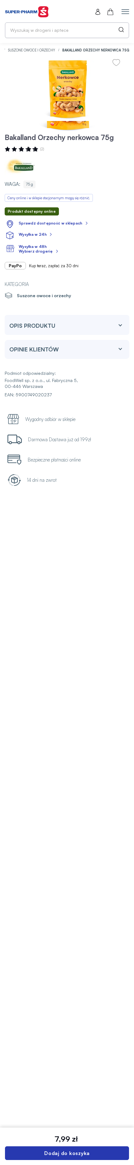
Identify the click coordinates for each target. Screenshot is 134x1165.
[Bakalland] (23, 165)
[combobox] (67, 30)
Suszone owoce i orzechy (32, 50)
